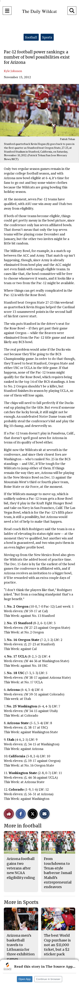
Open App (25, 979)
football (31, 37)
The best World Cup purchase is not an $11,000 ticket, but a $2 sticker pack (57, 944)
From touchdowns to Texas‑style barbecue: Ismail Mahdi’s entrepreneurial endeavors (58, 873)
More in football (23, 826)
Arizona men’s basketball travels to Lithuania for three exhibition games (21, 947)
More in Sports (21, 902)
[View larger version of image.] (39, 110)
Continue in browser (48, 979)
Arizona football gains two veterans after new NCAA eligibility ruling (21, 868)
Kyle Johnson (13, 71)
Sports (47, 37)
